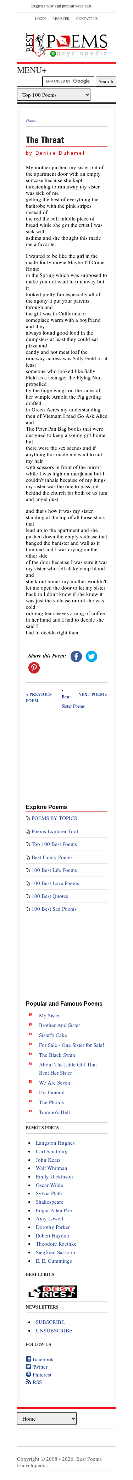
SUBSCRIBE (50, 1321)
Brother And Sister (59, 1024)
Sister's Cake (53, 1034)
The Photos (51, 1102)
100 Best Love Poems (55, 883)
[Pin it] (34, 666)
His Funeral (52, 1092)
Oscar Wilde (49, 1184)
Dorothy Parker (53, 1226)
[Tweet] (91, 655)
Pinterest (41, 1374)
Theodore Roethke (56, 1243)
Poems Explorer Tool (55, 831)
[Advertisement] (66, 761)
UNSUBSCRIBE (54, 1330)
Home (31, 120)
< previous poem (39, 697)
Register (61, 18)
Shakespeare (49, 1201)
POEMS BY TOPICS (54, 817)
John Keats (48, 1159)
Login (40, 18)
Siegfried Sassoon (55, 1252)
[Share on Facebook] (76, 655)
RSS (36, 1381)
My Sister (49, 1015)
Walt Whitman (51, 1167)
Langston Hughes (55, 1142)
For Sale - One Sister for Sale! (71, 1044)
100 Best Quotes (50, 895)
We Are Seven (54, 1082)
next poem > (92, 694)
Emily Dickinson (54, 1176)
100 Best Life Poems (54, 869)
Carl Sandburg (52, 1151)
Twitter (39, 1366)
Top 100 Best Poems (54, 843)
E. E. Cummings (54, 1260)
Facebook (42, 1359)
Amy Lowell (49, 1218)
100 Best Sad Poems (54, 908)
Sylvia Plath (49, 1193)
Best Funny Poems (52, 857)
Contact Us (87, 18)
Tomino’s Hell (54, 1112)
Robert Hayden (52, 1235)
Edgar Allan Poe (54, 1210)
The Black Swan (57, 1054)
